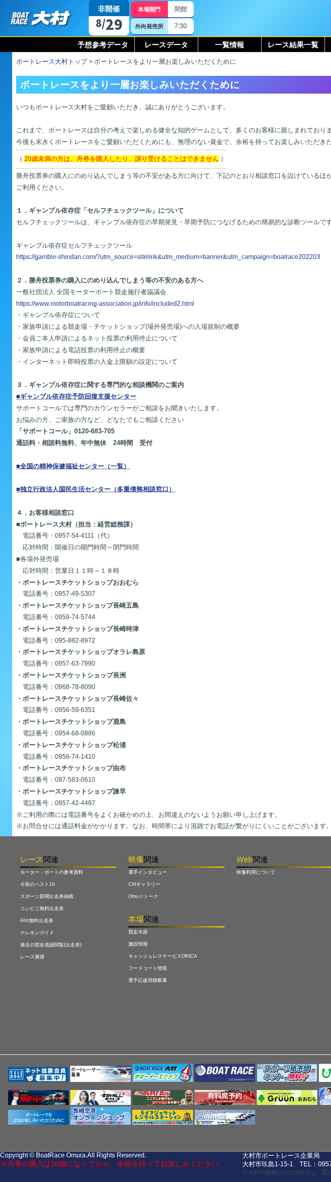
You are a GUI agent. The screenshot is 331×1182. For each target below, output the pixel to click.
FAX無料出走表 (36, 920)
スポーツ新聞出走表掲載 (46, 896)
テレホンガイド (37, 933)
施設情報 (138, 944)
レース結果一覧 (293, 45)
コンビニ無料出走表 (42, 908)
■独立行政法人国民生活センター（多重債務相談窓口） (95, 489)
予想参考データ (103, 45)
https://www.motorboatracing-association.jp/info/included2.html (105, 303)
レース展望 (32, 957)
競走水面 (138, 932)
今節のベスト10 (37, 884)
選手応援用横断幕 (147, 980)
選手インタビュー (147, 872)
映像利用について (256, 872)
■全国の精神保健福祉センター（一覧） (73, 466)
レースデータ (166, 45)
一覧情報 (229, 45)
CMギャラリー (144, 884)
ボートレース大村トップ (51, 61)
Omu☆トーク (143, 896)
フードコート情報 (147, 968)
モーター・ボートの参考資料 (51, 872)
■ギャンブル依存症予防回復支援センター (76, 396)
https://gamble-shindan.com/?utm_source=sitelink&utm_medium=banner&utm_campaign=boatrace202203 (168, 256)
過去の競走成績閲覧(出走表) (51, 945)
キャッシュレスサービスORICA (162, 956)
